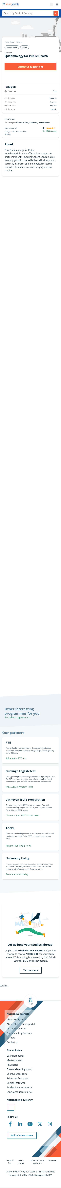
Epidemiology (7, 446)
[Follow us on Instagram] (49, 1124)
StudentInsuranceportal (19, 1087)
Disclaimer (52, 1160)
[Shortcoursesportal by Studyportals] (11, 4)
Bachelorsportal (15, 1055)
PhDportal (12, 1064)
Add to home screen (21, 1135)
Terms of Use (9, 1161)
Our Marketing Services (19, 1033)
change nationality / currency (15, 605)
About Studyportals (17, 1019)
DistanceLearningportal (19, 1069)
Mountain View (22, 122)
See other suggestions (17, 717)
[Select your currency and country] (10, 1107)
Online (19, 42)
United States (44, 122)
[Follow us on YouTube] (30, 1124)
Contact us (12, 1042)
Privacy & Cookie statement (37, 1161)
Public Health (10, 42)
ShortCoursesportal (17, 1073)
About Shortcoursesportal (21, 1024)
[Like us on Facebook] (10, 1124)
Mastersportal (14, 1060)
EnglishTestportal (16, 1082)
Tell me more (30, 970)
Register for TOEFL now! (18, 845)
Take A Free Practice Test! (19, 786)
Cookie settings (21, 1161)
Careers (11, 1037)
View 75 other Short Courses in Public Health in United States (29, 454)
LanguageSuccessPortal (19, 1091)
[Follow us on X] (39, 1124)
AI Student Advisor (17, 1028)
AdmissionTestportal (18, 1078)
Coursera (8, 52)
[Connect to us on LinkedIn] (20, 1124)
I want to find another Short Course (30, 327)
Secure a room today (17, 874)
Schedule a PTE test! (16, 758)
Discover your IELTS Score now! (22, 815)
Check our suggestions (30, 66)
